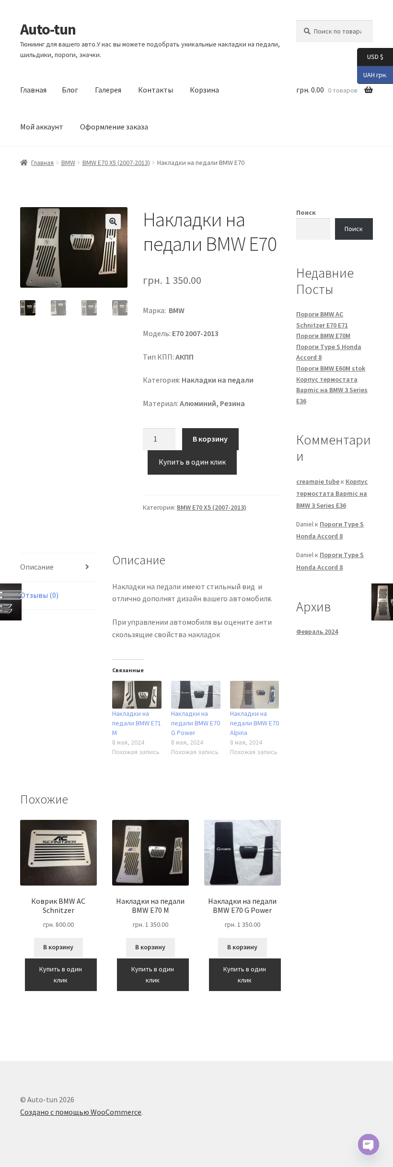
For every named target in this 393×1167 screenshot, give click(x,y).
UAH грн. (372, 74)
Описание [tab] (37, 567)
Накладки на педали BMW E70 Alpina (254, 723)
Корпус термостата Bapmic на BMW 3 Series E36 (332, 390)
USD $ (370, 56)
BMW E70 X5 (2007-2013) (116, 162)
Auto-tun (48, 29)
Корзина (204, 89)
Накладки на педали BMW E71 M (136, 723)
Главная (33, 89)
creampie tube (317, 481)
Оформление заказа (114, 126)
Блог (70, 89)
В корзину (210, 438)
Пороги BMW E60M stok (330, 368)
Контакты (155, 89)
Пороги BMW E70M (323, 335)
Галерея (108, 89)
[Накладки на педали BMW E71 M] (137, 695)
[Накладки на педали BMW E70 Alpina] (254, 695)
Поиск (306, 212)
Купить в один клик (192, 462)
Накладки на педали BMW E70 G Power (195, 723)
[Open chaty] (368, 1144)
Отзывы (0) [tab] (39, 595)
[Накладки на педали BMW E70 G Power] (195, 695)
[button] (113, 221)
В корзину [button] (58, 947)
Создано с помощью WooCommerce (80, 1112)
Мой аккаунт (41, 126)
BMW (68, 162)
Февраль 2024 (317, 631)
